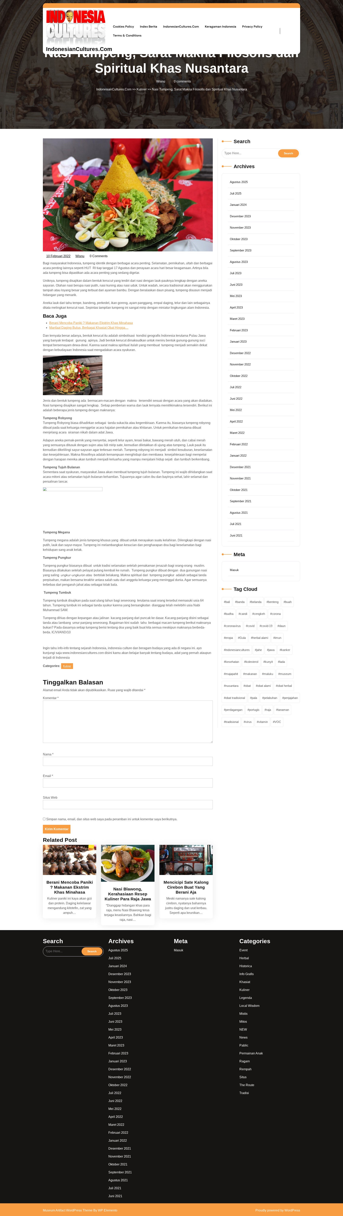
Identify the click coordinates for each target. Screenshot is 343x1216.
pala (254, 698)
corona (276, 613)
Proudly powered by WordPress (277, 1210)
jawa (272, 650)
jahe (259, 650)
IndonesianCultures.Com (79, 49)
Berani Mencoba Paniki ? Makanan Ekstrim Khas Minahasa (69, 887)
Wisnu (80, 255)
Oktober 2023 (239, 239)
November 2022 (240, 364)
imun (278, 637)
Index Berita (148, 27)
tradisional (232, 721)
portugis (254, 709)
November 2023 (240, 227)
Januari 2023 (238, 341)
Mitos (243, 1021)
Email (48, 776)
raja (268, 709)
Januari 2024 (238, 204)
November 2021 (240, 478)
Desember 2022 (240, 353)
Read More (67, 859)
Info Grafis (246, 974)
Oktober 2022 (239, 376)
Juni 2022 (236, 398)
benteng (273, 602)
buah (288, 602)
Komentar (51, 698)
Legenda (245, 997)
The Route (246, 1085)
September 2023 (240, 250)
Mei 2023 (236, 296)
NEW (243, 1029)
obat (248, 685)
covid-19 (266, 626)
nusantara (231, 685)
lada (282, 661)
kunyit (269, 661)
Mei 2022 (236, 410)
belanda (256, 602)
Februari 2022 (239, 444)
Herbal (244, 958)
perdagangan (233, 709)
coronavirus (233, 626)
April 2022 (236, 421)
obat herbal (284, 685)
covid (251, 626)
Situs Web (50, 797)
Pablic (243, 1045)
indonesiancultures (237, 650)
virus (248, 721)
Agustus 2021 (239, 512)
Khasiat (244, 982)
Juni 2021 (236, 535)
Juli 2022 (235, 387)
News (243, 1037)
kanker (285, 650)
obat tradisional (235, 698)
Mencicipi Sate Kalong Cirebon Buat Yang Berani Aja (186, 887)
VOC (278, 721)
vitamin (263, 721)
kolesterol (252, 661)
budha (229, 613)
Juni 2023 (236, 284)
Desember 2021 (240, 467)
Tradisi (244, 1093)
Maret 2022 (237, 432)
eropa (229, 637)
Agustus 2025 (239, 182)
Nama (48, 754)
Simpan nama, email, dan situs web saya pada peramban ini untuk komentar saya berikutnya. (111, 819)
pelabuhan (270, 698)
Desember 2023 (240, 216)
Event (243, 950)
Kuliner (142, 89)
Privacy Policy (252, 27)
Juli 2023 (235, 273)
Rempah (245, 1069)
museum (285, 674)
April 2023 (236, 307)
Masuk (234, 570)
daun (282, 626)
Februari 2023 (239, 330)
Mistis (243, 1013)
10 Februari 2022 (58, 255)
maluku (268, 674)
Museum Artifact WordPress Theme (68, 1210)
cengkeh (259, 613)
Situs (243, 1077)
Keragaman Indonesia (220, 27)
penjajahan (291, 698)
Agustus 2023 (239, 262)
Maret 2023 (237, 318)
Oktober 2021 (239, 490)
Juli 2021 (235, 524)
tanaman (283, 709)
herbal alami (260, 637)
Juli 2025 (235, 193)
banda (241, 602)
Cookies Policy (123, 27)
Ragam (244, 1061)
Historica (245, 966)
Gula (243, 637)
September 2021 (240, 501)
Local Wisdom (249, 1005)
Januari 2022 (238, 455)
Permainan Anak (251, 1053)
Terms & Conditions (127, 35)
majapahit (231, 674)
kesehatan (232, 661)
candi (243, 613)
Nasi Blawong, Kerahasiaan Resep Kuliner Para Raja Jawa (128, 894)
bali (227, 602)
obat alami (264, 685)
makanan (251, 674)
